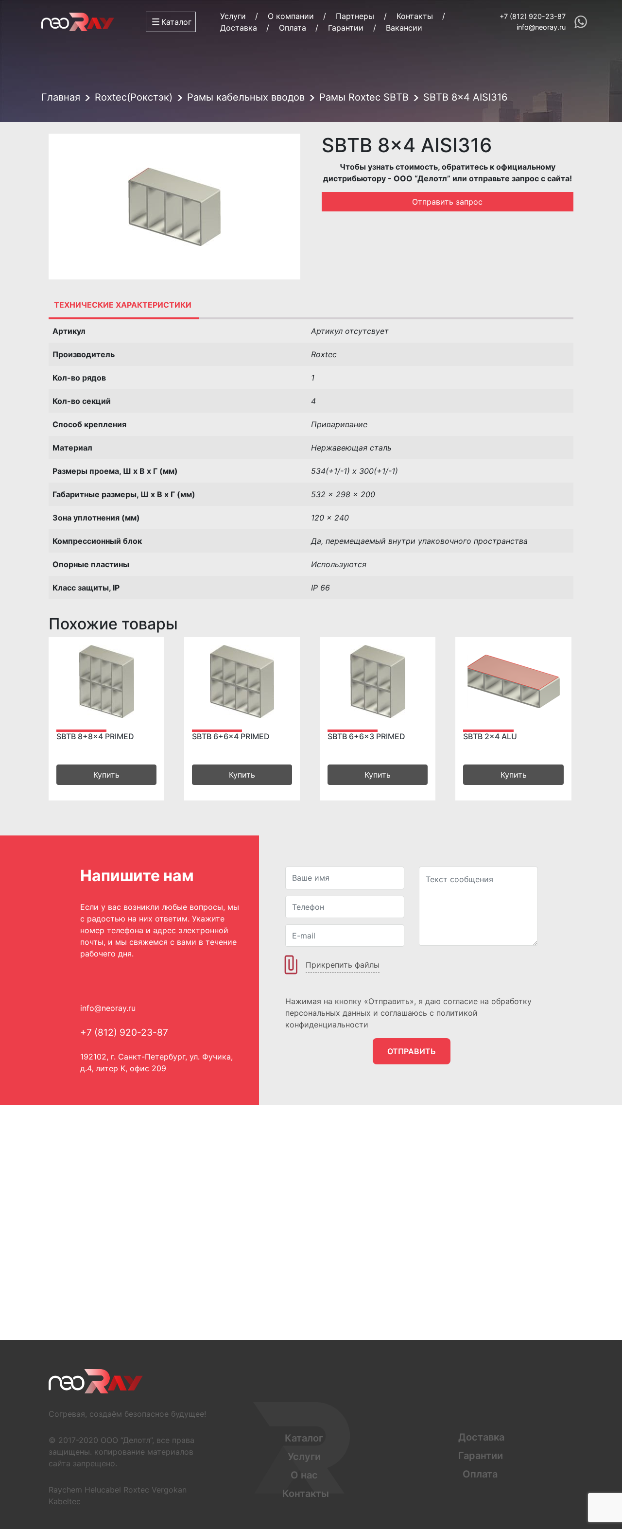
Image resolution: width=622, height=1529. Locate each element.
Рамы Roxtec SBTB (364, 97)
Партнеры (355, 16)
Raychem (65, 1489)
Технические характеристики (122, 305)
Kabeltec (65, 1501)
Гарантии (345, 28)
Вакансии (404, 28)
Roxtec (136, 1489)
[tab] (122, 304)
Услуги (233, 16)
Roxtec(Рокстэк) (134, 97)
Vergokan (169, 1489)
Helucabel (103, 1489)
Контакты (415, 16)
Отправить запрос (447, 202)
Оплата (292, 28)
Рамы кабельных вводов (246, 97)
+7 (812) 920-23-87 (533, 16)
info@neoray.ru (541, 27)
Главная (60, 97)
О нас (304, 1475)
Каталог (304, 1438)
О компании (291, 16)
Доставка (238, 28)
